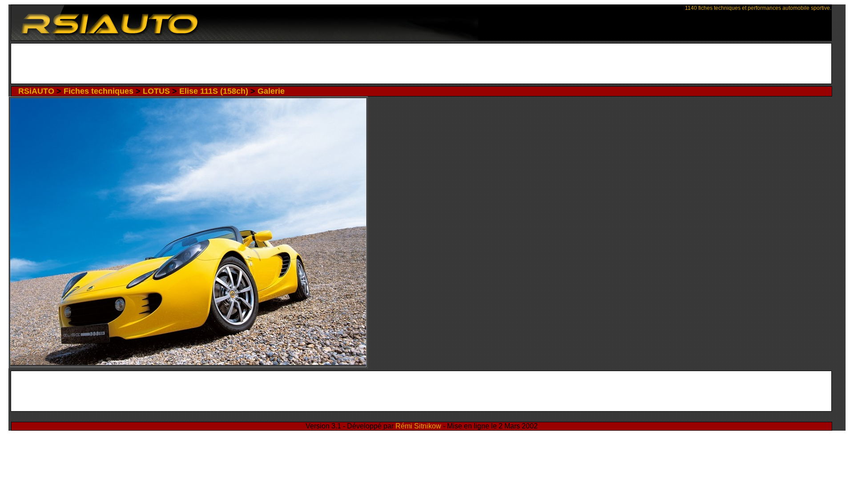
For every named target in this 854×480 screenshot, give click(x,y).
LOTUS (156, 91)
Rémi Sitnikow (418, 426)
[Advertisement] (421, 64)
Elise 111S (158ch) (213, 91)
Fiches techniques (98, 91)
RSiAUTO (36, 91)
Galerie (271, 91)
